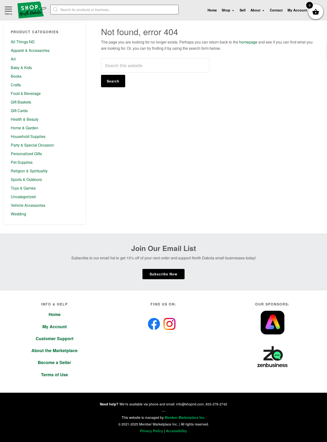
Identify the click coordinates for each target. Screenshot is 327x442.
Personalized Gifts (26, 153)
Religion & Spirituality (29, 171)
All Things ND (23, 41)
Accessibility (176, 430)
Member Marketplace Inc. (185, 417)
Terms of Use (54, 374)
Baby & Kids (21, 67)
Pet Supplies (22, 162)
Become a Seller (54, 362)
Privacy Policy (151, 430)
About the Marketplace (54, 350)
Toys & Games (23, 188)
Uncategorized (23, 196)
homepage (248, 42)
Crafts (16, 84)
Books (16, 76)
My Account (54, 326)
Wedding (18, 214)
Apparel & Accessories (30, 50)
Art (13, 59)
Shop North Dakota (32, 10)
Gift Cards (19, 110)
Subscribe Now (163, 274)
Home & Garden (24, 128)
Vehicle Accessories (28, 205)
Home (55, 314)
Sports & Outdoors (26, 179)
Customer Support (54, 338)
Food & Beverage (26, 93)
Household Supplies (28, 136)
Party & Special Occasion (32, 145)
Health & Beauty (25, 119)
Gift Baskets (21, 102)
